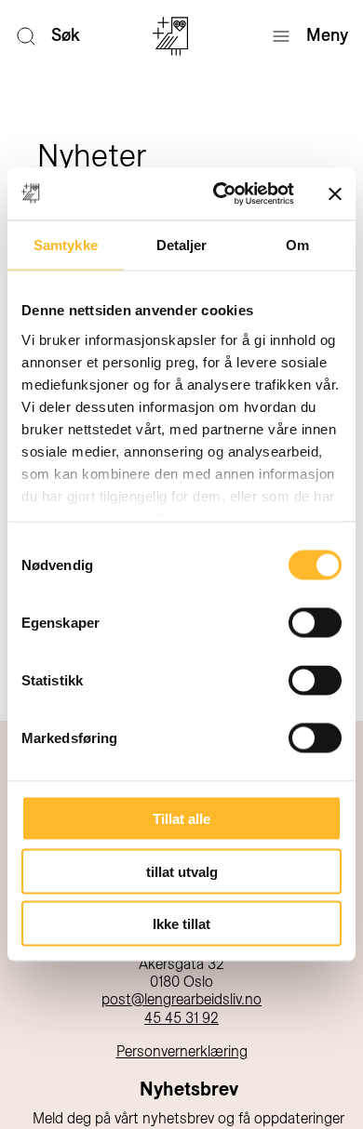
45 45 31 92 (181, 1018)
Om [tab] (297, 244)
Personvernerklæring (182, 1051)
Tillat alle (181, 819)
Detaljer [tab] (182, 244)
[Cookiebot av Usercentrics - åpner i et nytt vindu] (220, 194)
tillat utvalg (182, 871)
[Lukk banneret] (335, 193)
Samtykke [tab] (66, 244)
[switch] (315, 623)
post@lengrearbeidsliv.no (181, 999)
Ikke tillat (181, 924)
